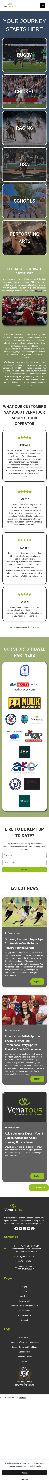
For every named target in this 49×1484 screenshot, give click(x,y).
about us (38, 291)
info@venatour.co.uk (26, 1256)
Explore (37, 982)
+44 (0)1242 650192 (26, 1261)
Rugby (24, 1287)
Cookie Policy (24, 1352)
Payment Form (24, 1315)
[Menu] (42, 5)
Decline (24, 1479)
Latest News (24, 1310)
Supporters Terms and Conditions (24, 1342)
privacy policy (39, 1463)
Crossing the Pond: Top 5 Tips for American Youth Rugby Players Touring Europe (24, 943)
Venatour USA (24, 1301)
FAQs (24, 1361)
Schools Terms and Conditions (24, 1347)
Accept (24, 1473)
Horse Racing (24, 1296)
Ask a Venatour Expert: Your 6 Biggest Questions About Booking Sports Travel (24, 1138)
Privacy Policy (24, 1337)
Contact (24, 1320)
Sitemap (22, 1398)
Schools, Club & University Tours (24, 1306)
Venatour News (14, 933)
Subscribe (24, 870)
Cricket (24, 1291)
